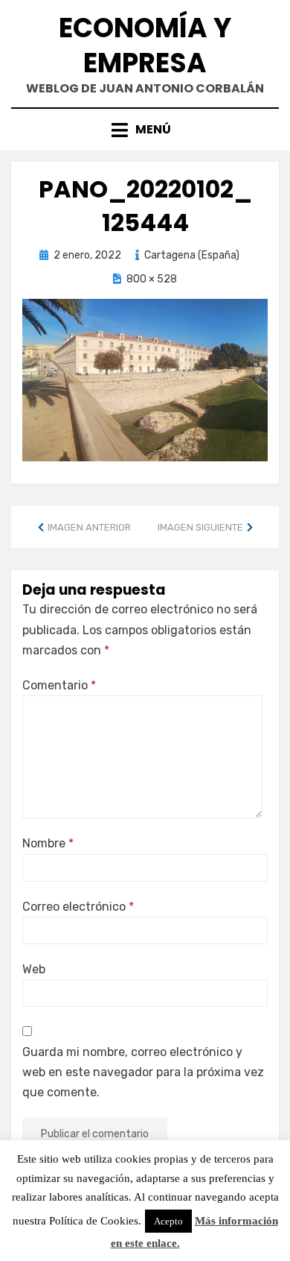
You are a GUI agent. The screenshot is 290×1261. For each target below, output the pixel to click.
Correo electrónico (78, 907)
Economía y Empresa (145, 45)
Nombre (48, 843)
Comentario (59, 685)
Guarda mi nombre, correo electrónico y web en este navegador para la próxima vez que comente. (143, 1072)
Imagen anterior (89, 527)
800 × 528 (151, 279)
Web (33, 969)
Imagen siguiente (200, 527)
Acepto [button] (168, 1221)
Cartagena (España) (191, 255)
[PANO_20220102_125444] (145, 379)
